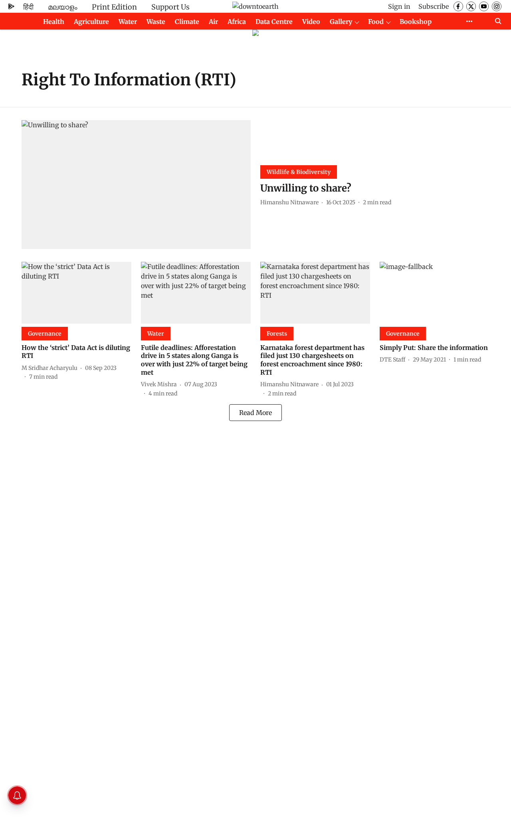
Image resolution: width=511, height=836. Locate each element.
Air (213, 22)
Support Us (170, 7)
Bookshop (416, 22)
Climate (187, 22)
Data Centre (274, 22)
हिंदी (28, 7)
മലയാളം (62, 7)
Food (376, 22)
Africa (237, 22)
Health (53, 22)
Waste (156, 22)
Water (128, 22)
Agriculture (91, 22)
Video (311, 22)
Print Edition (114, 7)
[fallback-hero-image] (136, 184)
